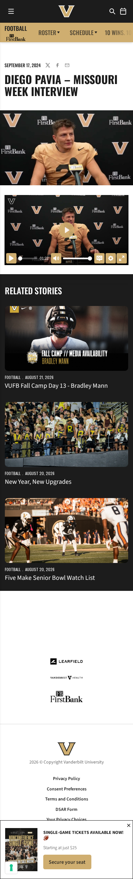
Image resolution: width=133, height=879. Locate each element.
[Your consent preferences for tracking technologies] (11, 867)
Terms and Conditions (66, 799)
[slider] (27, 258)
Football (13, 377)
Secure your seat (70, 864)
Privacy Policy (66, 778)
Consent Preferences (67, 789)
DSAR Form (66, 809)
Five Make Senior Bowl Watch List (50, 577)
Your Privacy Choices (66, 819)
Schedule (82, 32)
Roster (47, 32)
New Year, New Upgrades (38, 481)
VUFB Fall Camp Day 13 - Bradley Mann (56, 385)
